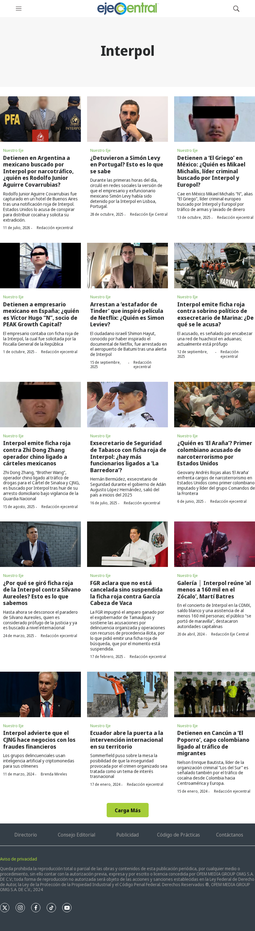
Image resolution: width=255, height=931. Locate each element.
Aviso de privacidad (18, 859)
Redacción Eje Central (149, 214)
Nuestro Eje (13, 150)
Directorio (25, 834)
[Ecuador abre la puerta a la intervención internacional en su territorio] (127, 694)
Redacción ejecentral (55, 227)
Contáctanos (229, 834)
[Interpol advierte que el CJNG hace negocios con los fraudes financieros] (40, 694)
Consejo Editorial (76, 834)
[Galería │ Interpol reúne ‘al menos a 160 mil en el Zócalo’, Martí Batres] (214, 544)
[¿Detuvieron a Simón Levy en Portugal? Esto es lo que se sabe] (127, 119)
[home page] (127, 9)
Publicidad (127, 834)
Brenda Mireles (54, 774)
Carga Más (128, 810)
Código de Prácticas (178, 834)
